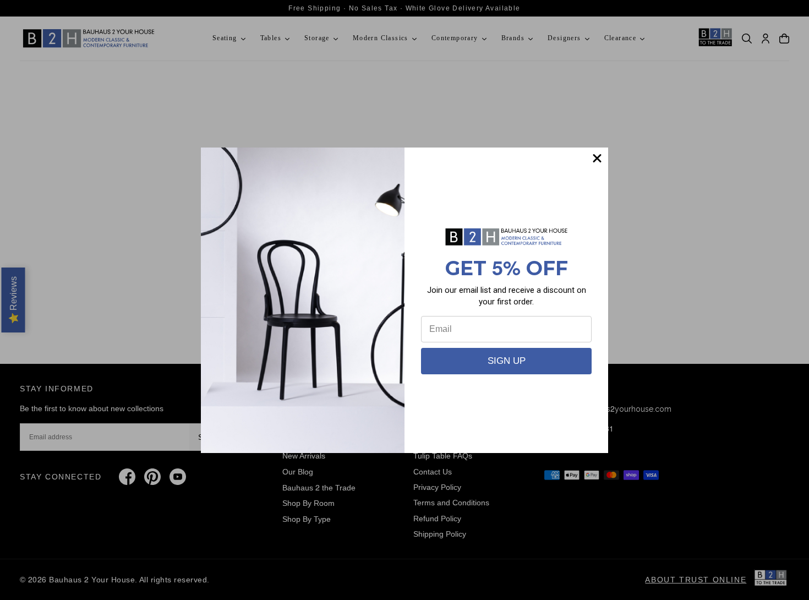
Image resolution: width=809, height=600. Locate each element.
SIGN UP (507, 361)
